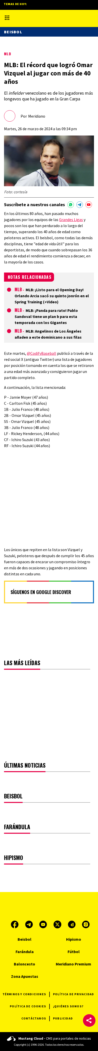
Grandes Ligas (71, 219)
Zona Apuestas (24, 976)
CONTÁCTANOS (33, 1018)
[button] (89, 1020)
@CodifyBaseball (41, 353)
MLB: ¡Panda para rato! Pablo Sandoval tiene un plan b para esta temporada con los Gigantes (46, 316)
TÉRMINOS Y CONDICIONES (24, 994)
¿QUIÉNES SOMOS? (68, 1006)
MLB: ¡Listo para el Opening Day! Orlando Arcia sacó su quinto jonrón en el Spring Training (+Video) (52, 295)
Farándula (25, 951)
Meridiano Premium (73, 963)
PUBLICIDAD (63, 1018)
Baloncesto (24, 963)
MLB (7, 53)
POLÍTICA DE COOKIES (28, 1006)
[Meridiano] (44, 17)
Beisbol (13, 31)
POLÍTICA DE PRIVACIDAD (73, 994)
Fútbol (74, 951)
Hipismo (73, 939)
